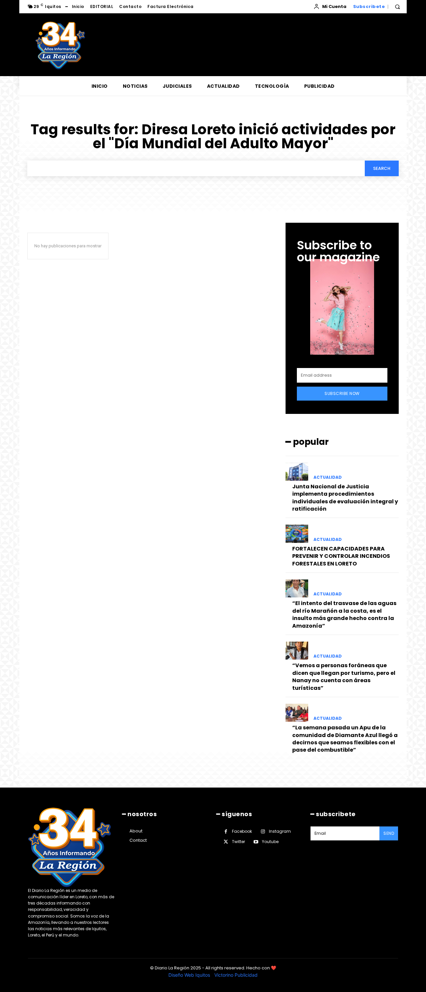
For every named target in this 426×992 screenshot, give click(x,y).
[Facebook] (226, 831)
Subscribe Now (342, 393)
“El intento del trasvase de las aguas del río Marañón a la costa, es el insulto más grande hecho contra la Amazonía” (344, 614)
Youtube (270, 841)
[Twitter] (226, 842)
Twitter (238, 841)
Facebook (242, 831)
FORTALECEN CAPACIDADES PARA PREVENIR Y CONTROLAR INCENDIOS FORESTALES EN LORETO (341, 556)
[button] (397, 6)
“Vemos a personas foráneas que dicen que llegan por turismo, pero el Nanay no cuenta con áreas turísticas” (343, 676)
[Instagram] (263, 831)
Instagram (280, 831)
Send (388, 833)
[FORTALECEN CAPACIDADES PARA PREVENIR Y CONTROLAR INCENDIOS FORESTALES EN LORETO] (297, 534)
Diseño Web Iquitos (189, 975)
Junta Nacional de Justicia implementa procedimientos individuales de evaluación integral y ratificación (345, 498)
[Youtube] (256, 842)
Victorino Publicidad (236, 975)
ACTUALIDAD (328, 477)
